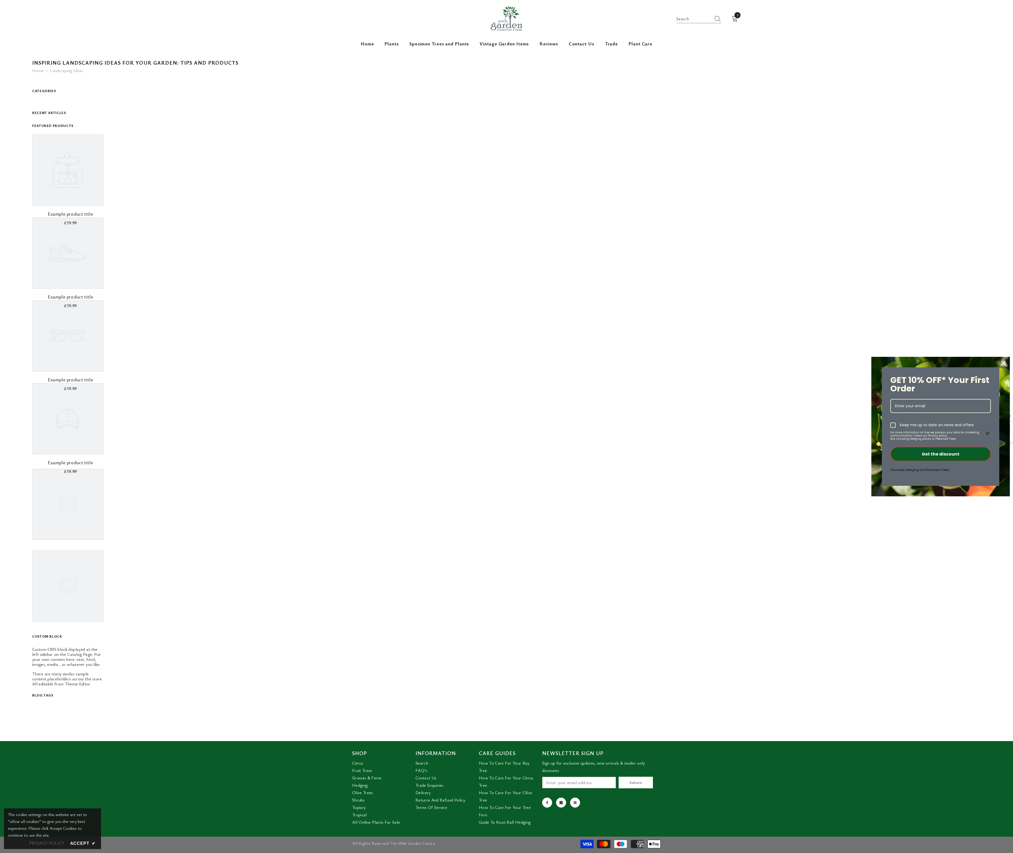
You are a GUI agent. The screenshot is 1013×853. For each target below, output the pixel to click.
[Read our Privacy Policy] (988, 433)
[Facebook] (547, 803)
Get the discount (940, 454)
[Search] (698, 19)
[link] (70, 214)
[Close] (1003, 363)
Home (38, 70)
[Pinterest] (575, 803)
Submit (635, 782)
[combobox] (693, 19)
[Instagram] (561, 803)
